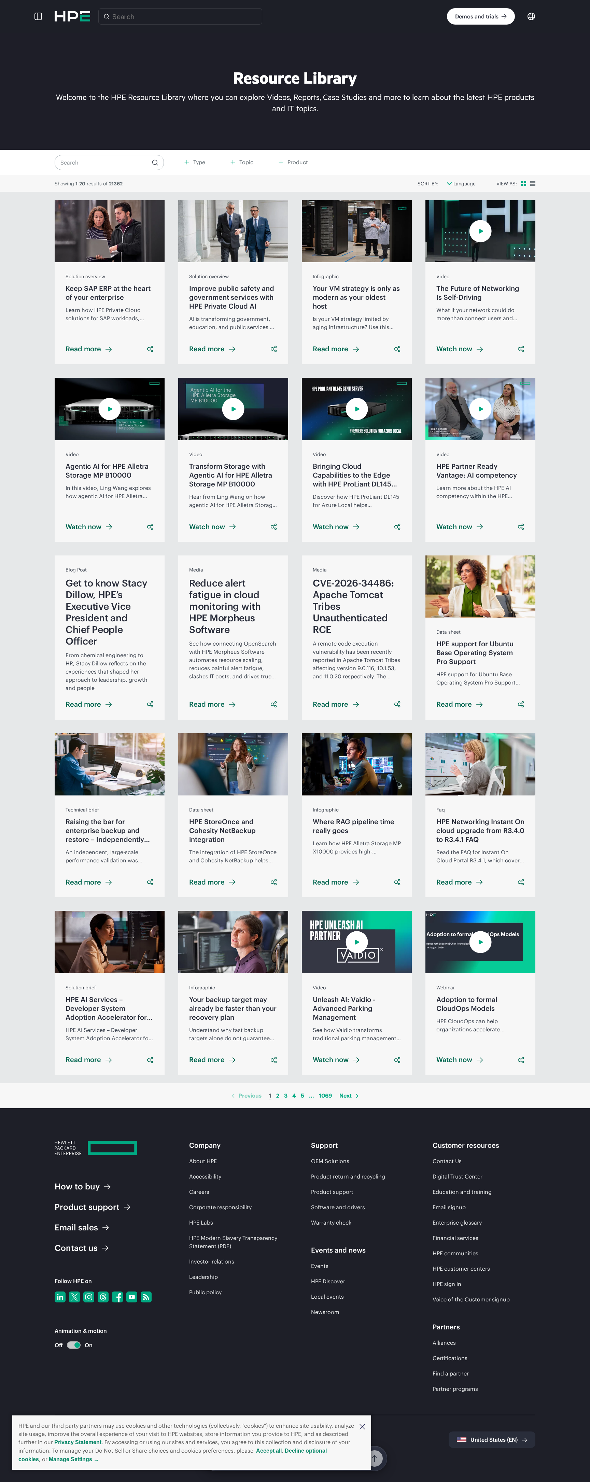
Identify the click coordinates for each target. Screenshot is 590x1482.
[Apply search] (155, 162)
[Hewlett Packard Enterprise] (72, 16)
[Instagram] (88, 1297)
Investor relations (211, 1261)
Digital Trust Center (457, 1176)
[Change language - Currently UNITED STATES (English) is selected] (531, 16)
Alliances (444, 1342)
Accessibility (205, 1176)
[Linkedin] (60, 1297)
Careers (199, 1191)
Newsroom (325, 1312)
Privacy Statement (77, 1442)
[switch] (70, 1345)
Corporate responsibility (220, 1207)
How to (77, 1186)
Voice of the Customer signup (471, 1299)
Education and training (462, 1191)
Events (319, 1265)
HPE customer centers (461, 1268)
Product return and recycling (348, 1176)
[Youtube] (131, 1297)
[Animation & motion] (74, 1345)
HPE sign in (447, 1284)
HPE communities (455, 1253)
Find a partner (451, 1373)
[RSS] (146, 1297)
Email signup (449, 1207)
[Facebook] (117, 1297)
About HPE (203, 1161)
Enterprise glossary (457, 1222)
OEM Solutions (330, 1161)
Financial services (455, 1237)
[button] (362, 1426)
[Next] (357, 1095)
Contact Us (447, 1161)
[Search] (106, 16)
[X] (74, 1297)
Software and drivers (338, 1207)
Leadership (203, 1276)
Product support (332, 1191)
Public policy (205, 1292)
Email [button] (76, 1227)
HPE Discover (328, 1281)
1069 (325, 1095)
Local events (327, 1296)
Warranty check (331, 1222)
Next (345, 1095)
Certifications (450, 1358)
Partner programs (455, 1388)
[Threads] (103, 1297)
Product (87, 1207)
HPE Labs (201, 1222)
